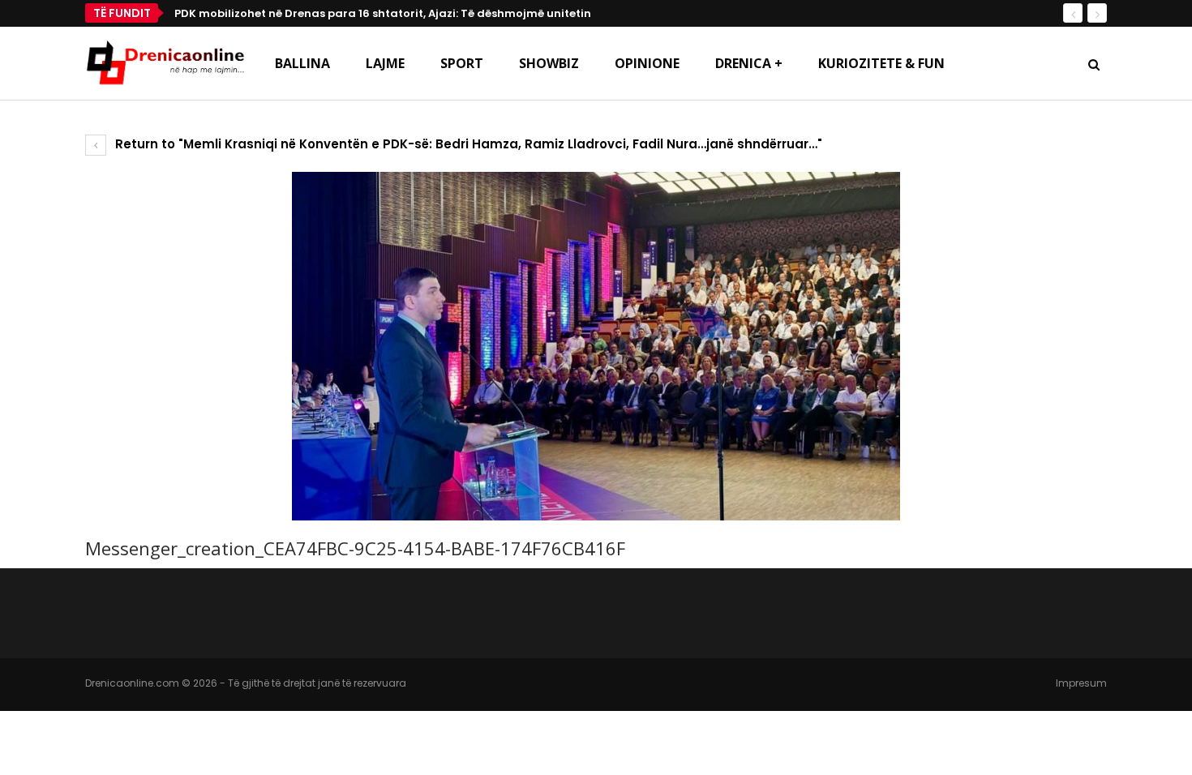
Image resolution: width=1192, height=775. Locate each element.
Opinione (647, 63)
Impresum (1081, 683)
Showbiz (549, 63)
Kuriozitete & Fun (881, 63)
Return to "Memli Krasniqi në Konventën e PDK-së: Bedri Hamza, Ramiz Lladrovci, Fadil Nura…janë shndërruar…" (467, 143)
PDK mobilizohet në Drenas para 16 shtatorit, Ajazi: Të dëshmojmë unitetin (382, 13)
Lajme (385, 63)
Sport (461, 63)
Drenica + (749, 63)
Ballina (302, 63)
